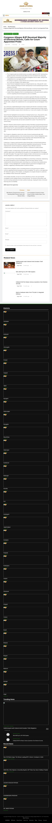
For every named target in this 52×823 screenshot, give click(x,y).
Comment (8, 211)
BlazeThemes (26, 818)
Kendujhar (6, 540)
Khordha (5, 488)
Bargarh (5, 655)
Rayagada (6, 424)
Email (7, 233)
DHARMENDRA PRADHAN (10, 795)
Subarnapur (6, 450)
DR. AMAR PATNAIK (8, 808)
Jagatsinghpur (7, 527)
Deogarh (5, 604)
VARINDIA (7, 820)
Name (7, 228)
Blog (36, 820)
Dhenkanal (6, 591)
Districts (5, 323)
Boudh (5, 630)
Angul (4, 694)
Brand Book (19, 820)
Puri (4, 501)
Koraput (5, 360)
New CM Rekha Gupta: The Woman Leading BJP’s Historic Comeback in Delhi (23, 757)
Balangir (5, 681)
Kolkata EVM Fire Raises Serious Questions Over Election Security (28, 740)
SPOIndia (13, 820)
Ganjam (5, 578)
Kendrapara (6, 565)
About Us (25, 820)
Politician (11, 771)
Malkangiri (6, 475)
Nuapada (5, 552)
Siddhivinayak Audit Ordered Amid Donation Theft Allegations (19, 728)
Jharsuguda (6, 347)
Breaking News (8, 33)
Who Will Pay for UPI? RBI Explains (25, 271)
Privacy (40, 820)
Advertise (31, 820)
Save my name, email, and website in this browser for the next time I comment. (24, 245)
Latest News (6, 726)
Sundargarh (6, 514)
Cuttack (5, 617)
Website (7, 239)
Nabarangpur (6, 411)
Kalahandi (5, 334)
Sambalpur (6, 321)
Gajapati (5, 372)
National (15, 33)
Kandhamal (6, 462)
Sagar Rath (7, 44)
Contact (45, 820)
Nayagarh (5, 398)
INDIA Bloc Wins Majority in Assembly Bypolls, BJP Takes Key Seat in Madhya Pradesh (25, 770)
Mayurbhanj (6, 437)
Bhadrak (5, 642)
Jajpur (5, 385)
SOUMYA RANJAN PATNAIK (10, 782)
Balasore (5, 668)
